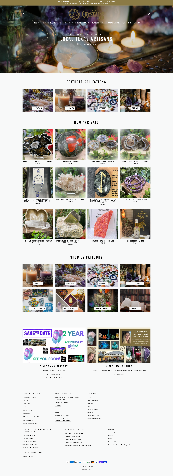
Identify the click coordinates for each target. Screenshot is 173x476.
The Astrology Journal (72, 436)
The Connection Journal (73, 439)
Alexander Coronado (29, 441)
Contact (111, 436)
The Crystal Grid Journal (73, 442)
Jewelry (95, 23)
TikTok (57, 412)
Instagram (58, 409)
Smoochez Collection (30, 444)
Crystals (62, 23)
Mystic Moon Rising (29, 435)
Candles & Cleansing (131, 23)
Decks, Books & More (111, 23)
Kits (71, 23)
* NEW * (36, 23)
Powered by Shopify (86, 469)
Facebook (58, 405)
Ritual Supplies (82, 23)
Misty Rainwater (28, 438)
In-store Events (49, 23)
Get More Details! (28, 456)
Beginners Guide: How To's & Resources (78, 445)
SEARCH (111, 430)
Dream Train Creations (30, 447)
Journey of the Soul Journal (74, 433)
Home (110, 439)
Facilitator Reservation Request (119, 445)
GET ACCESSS (119, 374)
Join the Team (113, 433)
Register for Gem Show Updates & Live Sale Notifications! (66, 419)
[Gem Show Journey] (118, 345)
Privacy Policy (113, 442)
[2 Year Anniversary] (54, 345)
